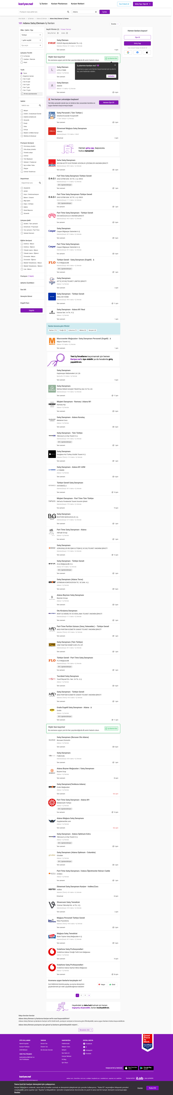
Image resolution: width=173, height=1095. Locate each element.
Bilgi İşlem (27, 201)
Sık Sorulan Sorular (47, 1050)
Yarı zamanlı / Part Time (31, 230)
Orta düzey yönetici (30, 149)
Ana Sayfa (22, 18)
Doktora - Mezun (29, 244)
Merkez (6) (82, 330)
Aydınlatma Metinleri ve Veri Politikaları (26, 1058)
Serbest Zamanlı (29, 233)
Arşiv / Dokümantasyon (31, 194)
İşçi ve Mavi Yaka (29, 165)
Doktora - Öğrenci (29, 247)
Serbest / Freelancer (30, 162)
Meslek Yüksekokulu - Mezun (33, 263)
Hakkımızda (65, 1043)
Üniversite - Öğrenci (30, 260)
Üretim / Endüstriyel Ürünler (32, 114)
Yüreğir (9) (62, 330)
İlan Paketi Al (124, 4)
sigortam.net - (112, 1078)
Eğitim (26, 207)
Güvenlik (26, 120)
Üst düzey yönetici (29, 146)
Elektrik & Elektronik (30, 117)
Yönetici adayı (28, 152)
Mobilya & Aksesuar (30, 136)
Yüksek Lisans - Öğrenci (31, 253)
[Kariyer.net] (28, 1076)
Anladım (111, 76)
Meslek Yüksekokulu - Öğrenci (33, 266)
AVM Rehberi (23, 1050)
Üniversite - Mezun (29, 256)
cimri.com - (83, 1078)
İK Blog (64, 1059)
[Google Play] (146, 1068)
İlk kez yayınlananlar (30, 94)
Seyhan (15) (53, 330)
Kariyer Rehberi (66, 1056)
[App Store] (131, 1068)
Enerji (25, 123)
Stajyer (26, 168)
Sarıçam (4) (92, 330)
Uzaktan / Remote (29, 59)
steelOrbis (118, 1078)
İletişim (64, 1050)
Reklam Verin (66, 1047)
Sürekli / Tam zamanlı (31, 224)
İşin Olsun (65, 1062)
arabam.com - (70, 1078)
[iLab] (139, 1078)
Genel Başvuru (28, 210)
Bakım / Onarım (29, 197)
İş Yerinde (27, 56)
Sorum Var (44, 1043)
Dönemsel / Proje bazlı (31, 227)
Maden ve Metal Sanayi (31, 133)
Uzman (26, 156)
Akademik (27, 188)
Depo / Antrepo (28, 204)
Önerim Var (44, 1047)
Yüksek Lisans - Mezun (31, 250)
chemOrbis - (77, 1078)
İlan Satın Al (65, 1053)
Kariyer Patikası (24, 1047)
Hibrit (25, 62)
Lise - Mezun (28, 269)
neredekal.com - (105, 1078)
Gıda (25, 126)
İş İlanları (44, 4)
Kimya (26, 129)
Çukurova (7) (72, 330)
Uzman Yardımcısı (29, 171)
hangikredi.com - (96, 1078)
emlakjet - (89, 1078)
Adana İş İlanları (42, 18)
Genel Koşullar (24, 1043)
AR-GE (26, 191)
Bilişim (26, 110)
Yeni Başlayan (28, 159)
